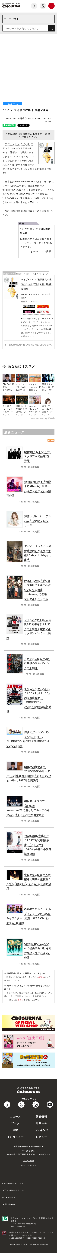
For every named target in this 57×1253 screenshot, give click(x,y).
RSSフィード (9, 1197)
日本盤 (8, 181)
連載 (15, 1130)
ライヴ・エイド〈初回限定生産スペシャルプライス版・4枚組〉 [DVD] (37, 284)
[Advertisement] (28, 66)
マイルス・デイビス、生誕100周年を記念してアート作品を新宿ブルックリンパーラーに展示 (28, 628)
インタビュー (15, 1137)
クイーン (15, 148)
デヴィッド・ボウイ (15, 144)
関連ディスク (9, 274)
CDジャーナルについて (13, 1183)
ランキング (42, 1130)
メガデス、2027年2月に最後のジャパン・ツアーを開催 (37, 663)
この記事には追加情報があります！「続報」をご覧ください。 (28, 135)
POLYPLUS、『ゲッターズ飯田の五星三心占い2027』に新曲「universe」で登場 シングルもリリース (37, 589)
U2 (28, 144)
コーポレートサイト (28, 1165)
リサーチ (41, 1123)
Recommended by (39, 418)
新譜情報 (41, 1116)
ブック (15, 1123)
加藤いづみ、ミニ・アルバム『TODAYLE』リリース (37, 520)
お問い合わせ (8, 1204)
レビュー (41, 1137)
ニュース (15, 1116)
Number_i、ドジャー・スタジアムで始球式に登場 (37, 456)
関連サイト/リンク (40, 274)
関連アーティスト (23, 274)
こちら (41, 976)
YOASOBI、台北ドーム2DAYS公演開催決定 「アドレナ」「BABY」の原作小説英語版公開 (37, 844)
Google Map (28, 1160)
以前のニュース (31, 210)
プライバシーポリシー (13, 1190)
